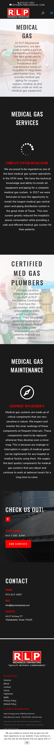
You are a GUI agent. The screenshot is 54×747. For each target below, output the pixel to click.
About (6, 683)
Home (6, 690)
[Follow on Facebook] (7, 519)
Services (7, 680)
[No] (50, 738)
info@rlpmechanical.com (17, 605)
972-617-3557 (27, 3)
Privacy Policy (10, 700)
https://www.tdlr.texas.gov (11, 728)
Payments (8, 693)
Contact (7, 687)
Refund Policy (10, 704)
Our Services (18, 543)
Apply (6, 697)
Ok (27, 742)
